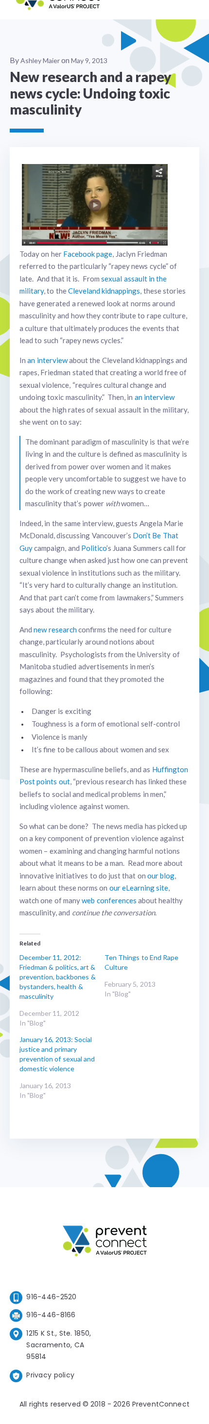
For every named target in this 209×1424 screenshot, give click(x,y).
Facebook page (87, 253)
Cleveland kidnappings (104, 290)
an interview (47, 360)
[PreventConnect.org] (57, 9)
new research (55, 629)
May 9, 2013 (89, 60)
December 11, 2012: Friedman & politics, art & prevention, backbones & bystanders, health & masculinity (57, 976)
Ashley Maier (40, 60)
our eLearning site (139, 887)
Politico (93, 548)
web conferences (109, 900)
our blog (160, 875)
